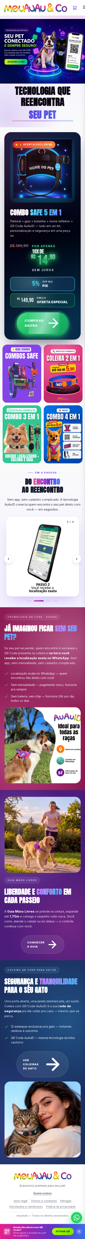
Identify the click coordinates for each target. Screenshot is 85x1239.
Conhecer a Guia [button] (35, 944)
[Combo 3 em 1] (21, 434)
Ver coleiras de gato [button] (30, 1064)
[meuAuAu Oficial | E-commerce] (35, 8)
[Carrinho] (75, 8)
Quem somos (42, 1193)
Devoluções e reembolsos (26, 1206)
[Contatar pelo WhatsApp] (76, 1218)
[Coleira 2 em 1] (63, 374)
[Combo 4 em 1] (63, 434)
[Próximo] (76, 558)
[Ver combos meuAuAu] (42, 51)
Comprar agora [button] (34, 323)
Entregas (65, 1200)
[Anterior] (8, 558)
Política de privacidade (61, 1206)
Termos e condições (44, 1200)
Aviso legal (20, 1200)
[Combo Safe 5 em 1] (21, 374)
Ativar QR (63, 1231)
